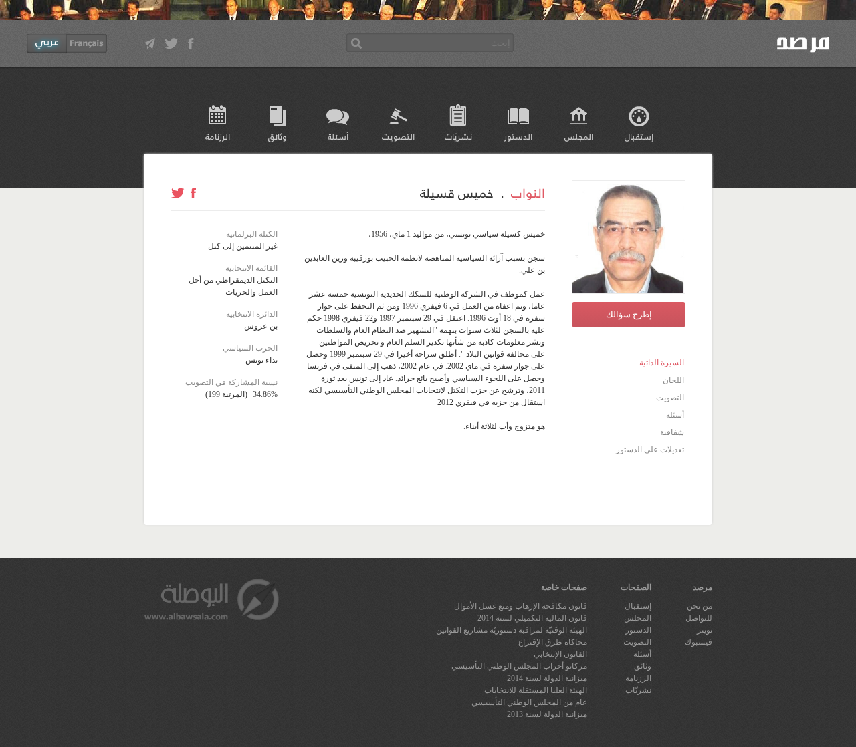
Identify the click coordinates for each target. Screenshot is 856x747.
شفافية (672, 432)
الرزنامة (217, 136)
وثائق (277, 136)
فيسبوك (698, 642)
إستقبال (639, 136)
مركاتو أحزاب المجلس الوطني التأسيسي (519, 666)
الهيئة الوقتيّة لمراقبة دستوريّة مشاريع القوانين (511, 630)
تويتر (704, 630)
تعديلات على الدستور (650, 449)
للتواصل (698, 618)
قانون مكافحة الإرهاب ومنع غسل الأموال (520, 606)
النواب (528, 192)
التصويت (398, 136)
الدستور (518, 136)
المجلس (578, 136)
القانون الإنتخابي (560, 654)
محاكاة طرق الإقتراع (552, 642)
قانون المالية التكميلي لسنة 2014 (532, 618)
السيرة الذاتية (661, 362)
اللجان (673, 380)
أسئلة (338, 136)
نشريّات (458, 136)
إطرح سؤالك (629, 314)
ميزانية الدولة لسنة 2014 (547, 678)
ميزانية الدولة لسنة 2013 (547, 714)
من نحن (699, 606)
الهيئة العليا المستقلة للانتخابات (535, 690)
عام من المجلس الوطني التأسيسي (529, 702)
